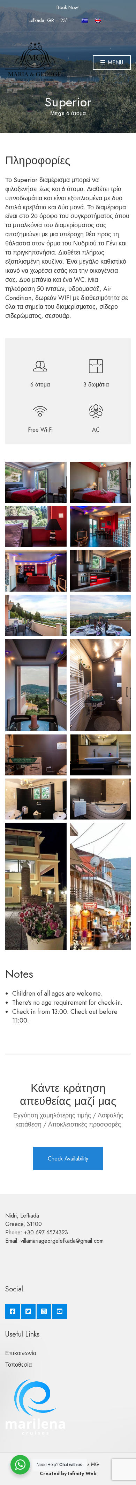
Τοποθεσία (18, 1365)
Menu (114, 62)
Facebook (12, 1311)
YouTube (59, 1311)
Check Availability (68, 1159)
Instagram (44, 1311)
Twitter (28, 1311)
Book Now (67, 7)
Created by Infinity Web (68, 1473)
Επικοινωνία (20, 1353)
